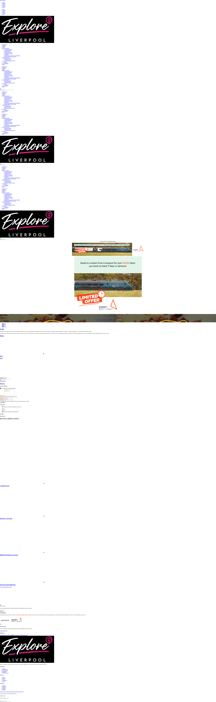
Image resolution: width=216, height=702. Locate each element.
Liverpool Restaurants (8, 49)
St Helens (115, 319)
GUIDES (4, 46)
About (3, 2)
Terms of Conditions (21, 614)
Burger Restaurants (7, 50)
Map (1, 356)
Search (1, 89)
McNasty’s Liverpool (8, 52)
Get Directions (2, 381)
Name (1, 397)
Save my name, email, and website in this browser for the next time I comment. (15, 401)
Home (96, 319)
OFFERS (4, 45)
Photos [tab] (4, 324)
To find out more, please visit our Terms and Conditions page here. (12, 691)
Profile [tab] (4, 323)
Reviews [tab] (4, 326)
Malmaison (6, 62)
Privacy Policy (28, 614)
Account (3, 6)
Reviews (2, 383)
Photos (2, 336)
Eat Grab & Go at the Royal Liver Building (12, 55)
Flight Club (6, 54)
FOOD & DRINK (5, 48)
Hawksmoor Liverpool (8, 53)
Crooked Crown (7, 51)
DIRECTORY (4, 63)
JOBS (3, 47)
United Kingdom (105, 319)
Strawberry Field (7, 59)
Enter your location (3, 377)
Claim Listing (2, 416)
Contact (3, 5)
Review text (2, 395)
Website (1, 400)
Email (1, 398)
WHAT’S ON (4, 44)
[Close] (0, 700)
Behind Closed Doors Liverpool (10, 56)
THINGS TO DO (5, 57)
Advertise (4, 3)
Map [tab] (4, 325)
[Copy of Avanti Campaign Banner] (108, 255)
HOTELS (4, 61)
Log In (3, 7)
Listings (99, 319)
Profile (2, 329)
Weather (3, 4)
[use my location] (108, 380)
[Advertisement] (108, 596)
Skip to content (2, 0)
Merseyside (110, 319)
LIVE (3, 64)
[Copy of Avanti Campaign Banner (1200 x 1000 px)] (108, 312)
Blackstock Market (7, 58)
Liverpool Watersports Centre (9, 60)
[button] (108, 88)
